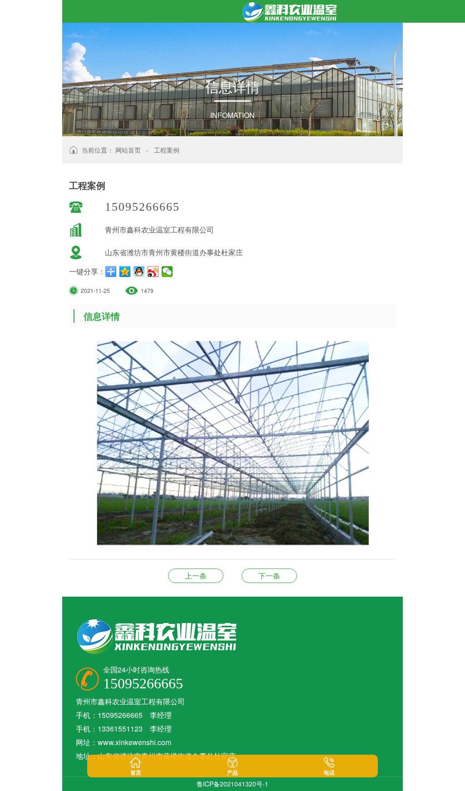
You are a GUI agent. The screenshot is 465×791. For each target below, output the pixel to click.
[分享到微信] (167, 271)
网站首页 (128, 149)
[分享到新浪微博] (153, 271)
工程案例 (166, 149)
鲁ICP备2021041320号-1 (232, 783)
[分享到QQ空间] (125, 271)
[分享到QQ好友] (139, 271)
